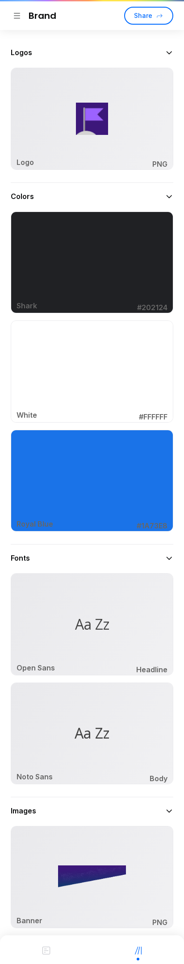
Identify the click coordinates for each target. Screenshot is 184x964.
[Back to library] (17, 15)
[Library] (138, 949)
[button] (92, 52)
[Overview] (46, 949)
